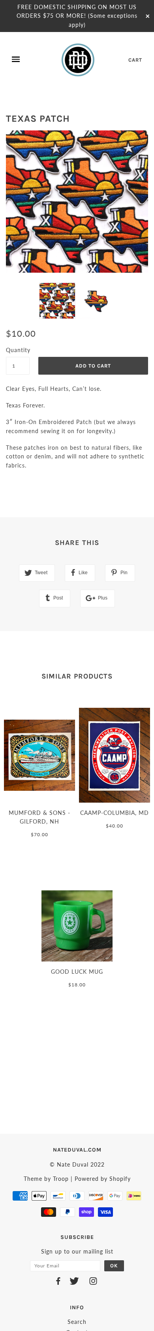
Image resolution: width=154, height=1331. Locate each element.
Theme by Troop (46, 1178)
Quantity (18, 350)
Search (77, 1321)
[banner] (78, 59)
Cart (135, 60)
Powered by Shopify (103, 1178)
